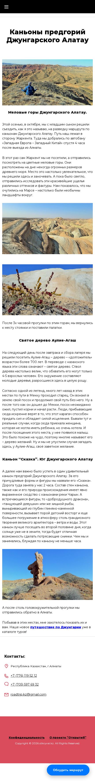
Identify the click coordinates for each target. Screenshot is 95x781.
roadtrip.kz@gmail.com (28, 694)
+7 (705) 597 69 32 (25, 684)
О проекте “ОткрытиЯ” (67, 737)
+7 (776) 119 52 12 (24, 676)
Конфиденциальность (27, 737)
